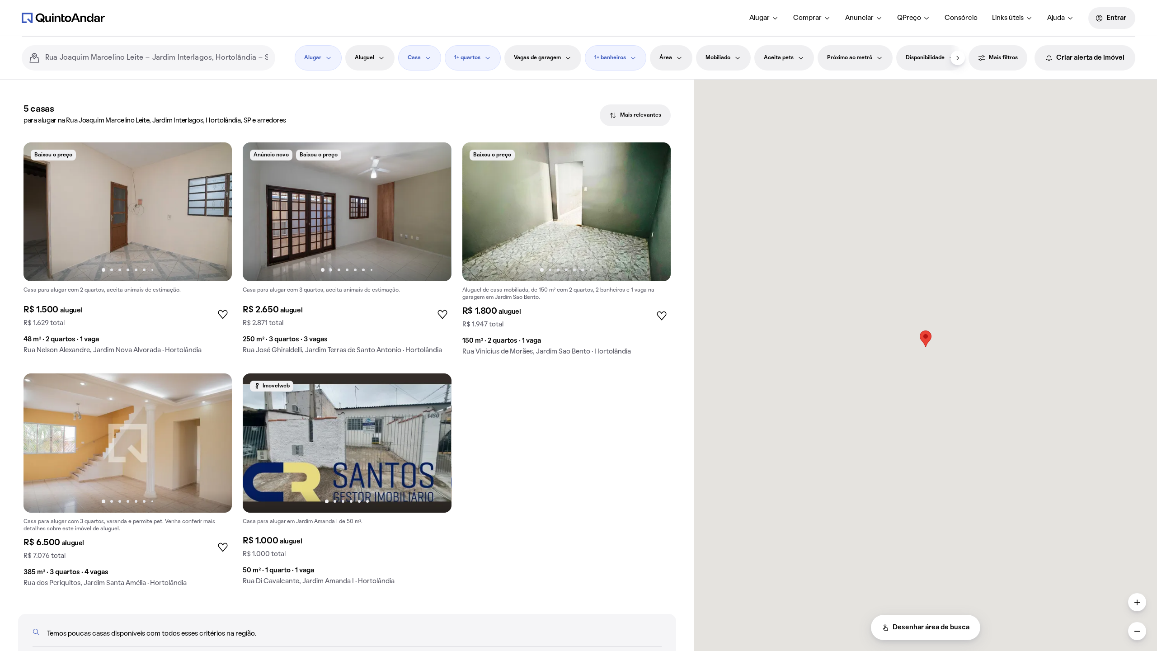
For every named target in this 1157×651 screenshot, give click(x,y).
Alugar (759, 18)
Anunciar (859, 18)
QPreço (909, 18)
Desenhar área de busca (931, 627)
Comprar (807, 18)
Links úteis (1008, 18)
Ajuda (1056, 18)
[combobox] (156, 57)
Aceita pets (779, 58)
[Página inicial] (63, 17)
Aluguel (364, 58)
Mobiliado (717, 58)
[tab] (635, 115)
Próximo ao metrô (849, 58)
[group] (128, 251)
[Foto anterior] (40, 212)
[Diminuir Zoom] (1137, 631)
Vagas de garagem (537, 58)
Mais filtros (1003, 58)
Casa (414, 58)
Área (665, 58)
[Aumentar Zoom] (1137, 602)
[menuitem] (764, 18)
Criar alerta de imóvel (1090, 58)
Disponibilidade (925, 58)
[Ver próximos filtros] (957, 58)
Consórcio (961, 18)
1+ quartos (467, 58)
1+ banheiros (610, 58)
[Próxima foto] (216, 212)
